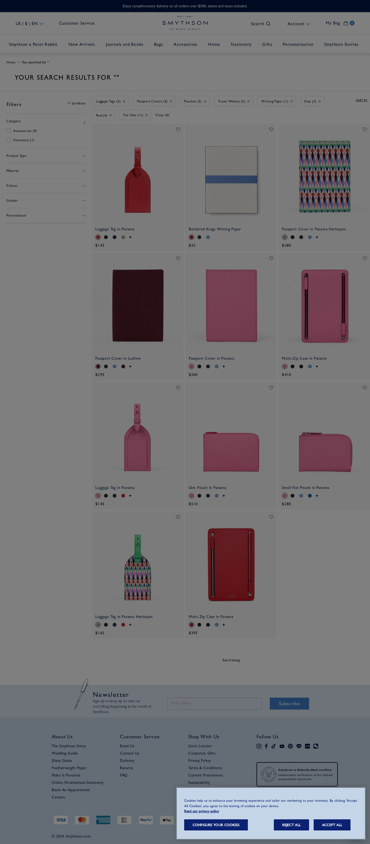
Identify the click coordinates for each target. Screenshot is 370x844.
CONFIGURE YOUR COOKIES (216, 825)
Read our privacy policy (201, 811)
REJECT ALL (291, 825)
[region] (271, 813)
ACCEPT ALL (332, 825)
